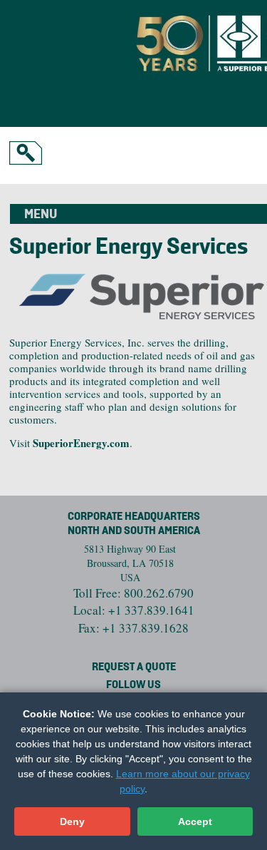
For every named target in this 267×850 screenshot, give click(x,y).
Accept (195, 821)
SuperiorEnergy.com (81, 443)
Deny (72, 821)
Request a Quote (134, 667)
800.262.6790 (159, 593)
